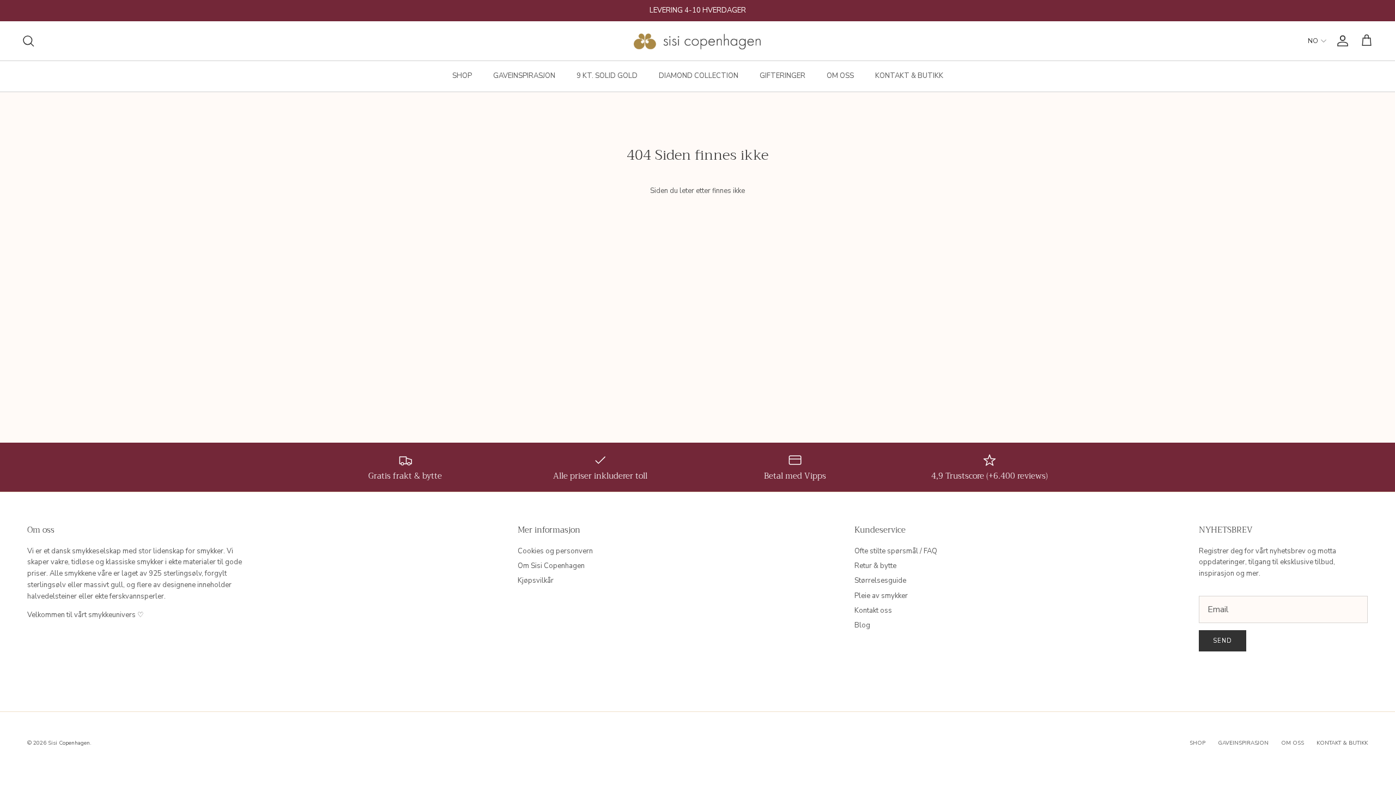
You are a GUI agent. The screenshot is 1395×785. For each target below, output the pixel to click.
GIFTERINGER (782, 76)
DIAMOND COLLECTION (698, 76)
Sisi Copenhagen (69, 743)
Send (1222, 641)
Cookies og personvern (555, 551)
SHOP (462, 76)
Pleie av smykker (881, 596)
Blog (862, 625)
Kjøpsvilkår (536, 580)
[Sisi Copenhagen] (698, 41)
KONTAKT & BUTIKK (909, 76)
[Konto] (1340, 40)
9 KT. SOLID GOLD (607, 76)
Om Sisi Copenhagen (551, 566)
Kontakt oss (873, 610)
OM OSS (840, 76)
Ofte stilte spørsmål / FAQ (895, 551)
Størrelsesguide (880, 580)
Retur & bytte (875, 566)
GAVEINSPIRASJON (524, 76)
